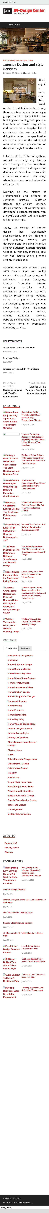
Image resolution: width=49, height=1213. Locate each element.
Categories (11, 648)
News (10, 755)
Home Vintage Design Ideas (21, 724)
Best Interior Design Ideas (21, 655)
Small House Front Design (21, 796)
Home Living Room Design (21, 696)
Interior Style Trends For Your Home (21, 369)
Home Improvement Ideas (20, 687)
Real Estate (13, 777)
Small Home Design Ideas (20, 791)
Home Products (16, 710)
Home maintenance (17, 701)
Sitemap (9, 852)
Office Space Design (18, 768)
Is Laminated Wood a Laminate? (19, 347)
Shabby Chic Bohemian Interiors (18, 923)
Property (12, 773)
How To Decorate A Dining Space (18, 913)
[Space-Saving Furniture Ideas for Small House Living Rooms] (11, 572)
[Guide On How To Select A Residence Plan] (11, 975)
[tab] (11, 648)
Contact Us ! (11, 843)
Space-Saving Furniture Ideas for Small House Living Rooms (32, 574)
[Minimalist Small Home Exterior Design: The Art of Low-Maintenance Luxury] (11, 503)
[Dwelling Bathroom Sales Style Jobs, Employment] (11, 988)
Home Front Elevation (19, 683)
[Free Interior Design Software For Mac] (11, 946)
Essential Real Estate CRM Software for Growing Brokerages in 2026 (34, 527)
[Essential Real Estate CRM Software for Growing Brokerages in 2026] (11, 525)
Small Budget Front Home (21, 786)
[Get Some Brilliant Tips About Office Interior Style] (11, 959)
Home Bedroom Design (19, 669)
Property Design (11, 358)
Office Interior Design (18, 764)
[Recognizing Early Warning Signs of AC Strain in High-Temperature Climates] (11, 412)
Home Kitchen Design (19, 692)
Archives (25, 648)
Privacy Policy (12, 848)
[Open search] (42, 25)
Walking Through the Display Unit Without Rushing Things (31, 621)
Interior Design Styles (18, 733)
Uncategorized (15, 809)
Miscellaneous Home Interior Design (18, 60)
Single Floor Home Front (20, 782)
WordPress (17, 1202)
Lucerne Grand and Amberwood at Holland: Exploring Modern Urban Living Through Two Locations (33, 439)
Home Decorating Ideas (19, 674)
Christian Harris (29, 73)
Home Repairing (16, 719)
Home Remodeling (17, 715)
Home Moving (15, 706)
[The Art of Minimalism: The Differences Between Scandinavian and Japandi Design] (11, 547)
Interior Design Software (20, 728)
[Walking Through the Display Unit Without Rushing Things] (11, 619)
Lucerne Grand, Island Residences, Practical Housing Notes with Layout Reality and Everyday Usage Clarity (34, 592)
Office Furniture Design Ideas (22, 759)
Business (12, 660)
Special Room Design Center (22, 800)
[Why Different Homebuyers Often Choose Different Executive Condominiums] (11, 481)
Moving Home (15, 750)
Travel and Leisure (17, 805)
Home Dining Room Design (21, 678)
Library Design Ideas (18, 738)
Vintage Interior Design (19, 814)
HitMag (29, 1202)
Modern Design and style (14, 889)
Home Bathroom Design (20, 664)
